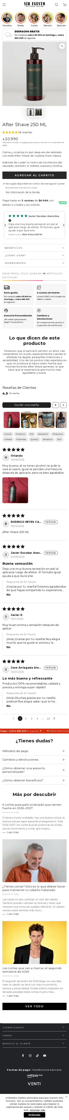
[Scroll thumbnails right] (62, 419)
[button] (56, 4)
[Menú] (4, 4)
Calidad (8, 439)
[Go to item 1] (12, 420)
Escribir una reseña (26, 405)
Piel (32, 434)
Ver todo (34, 1006)
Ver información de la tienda (23, 192)
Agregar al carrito (34, 175)
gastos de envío (30, 142)
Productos (58, 434)
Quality (34, 439)
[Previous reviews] (5, 225)
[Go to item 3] (46, 420)
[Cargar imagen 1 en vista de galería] (30, 112)
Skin (59, 439)
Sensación (43, 434)
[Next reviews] (64, 225)
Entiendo (35, 1114)
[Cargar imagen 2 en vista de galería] (38, 112)
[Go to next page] (55, 718)
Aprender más (37, 1110)
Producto (20, 434)
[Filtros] (55, 405)
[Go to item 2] (29, 420)
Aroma (7, 434)
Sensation (48, 439)
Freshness (21, 439)
